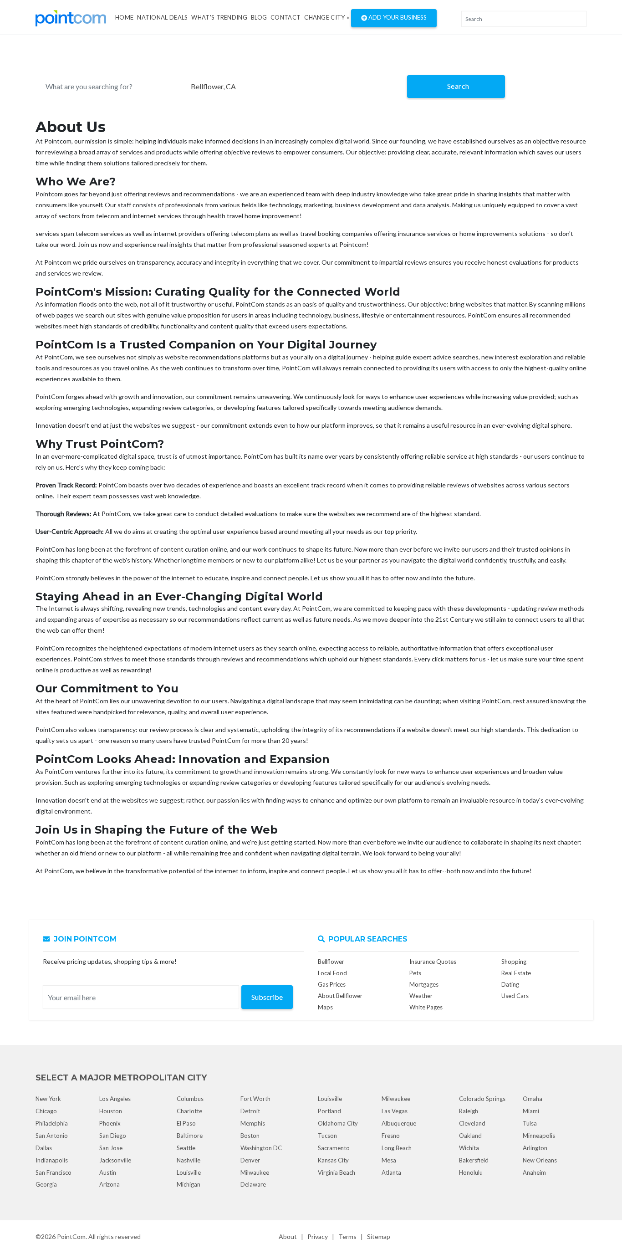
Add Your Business (397, 17)
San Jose (110, 1148)
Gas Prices (332, 984)
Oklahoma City (338, 1123)
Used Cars (515, 995)
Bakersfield (474, 1160)
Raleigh (468, 1111)
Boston (250, 1135)
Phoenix (110, 1123)
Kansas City (333, 1160)
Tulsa (530, 1123)
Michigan (188, 1184)
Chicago (46, 1111)
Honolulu (471, 1172)
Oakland (470, 1135)
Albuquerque (399, 1123)
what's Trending (219, 17)
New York (48, 1098)
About (288, 1236)
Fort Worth (255, 1098)
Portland (329, 1111)
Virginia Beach (336, 1172)
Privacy (317, 1236)
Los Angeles (115, 1098)
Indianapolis (52, 1160)
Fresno (391, 1135)
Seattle (186, 1148)
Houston (110, 1111)
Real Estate (516, 973)
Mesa (389, 1160)
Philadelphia (52, 1123)
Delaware (253, 1184)
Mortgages (423, 984)
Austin (107, 1172)
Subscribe (267, 997)
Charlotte (189, 1111)
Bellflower (331, 961)
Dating (510, 984)
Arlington (535, 1148)
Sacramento (334, 1148)
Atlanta (391, 1172)
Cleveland (472, 1123)
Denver (250, 1160)
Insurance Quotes (432, 961)
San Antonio (52, 1135)
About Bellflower (340, 995)
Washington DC (261, 1148)
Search (458, 86)
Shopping (513, 961)
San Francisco (53, 1172)
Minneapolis (539, 1135)
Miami (531, 1111)
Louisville (189, 1172)
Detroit (250, 1111)
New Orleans (540, 1160)
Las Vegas (395, 1111)
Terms (347, 1236)
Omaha (532, 1098)
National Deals (162, 17)
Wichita (469, 1148)
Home (124, 17)
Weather (421, 995)
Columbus (190, 1098)
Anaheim (534, 1172)
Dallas (44, 1148)
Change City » (326, 17)
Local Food (332, 973)
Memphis (252, 1123)
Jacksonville (115, 1160)
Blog (259, 17)
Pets (415, 973)
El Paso (186, 1123)
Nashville (188, 1160)
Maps (325, 1007)
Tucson (327, 1135)
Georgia (46, 1184)
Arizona (109, 1184)
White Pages (426, 1007)
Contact (285, 17)
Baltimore (190, 1135)
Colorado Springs (482, 1098)
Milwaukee (254, 1172)
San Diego (112, 1135)
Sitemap (378, 1236)
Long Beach (397, 1148)
